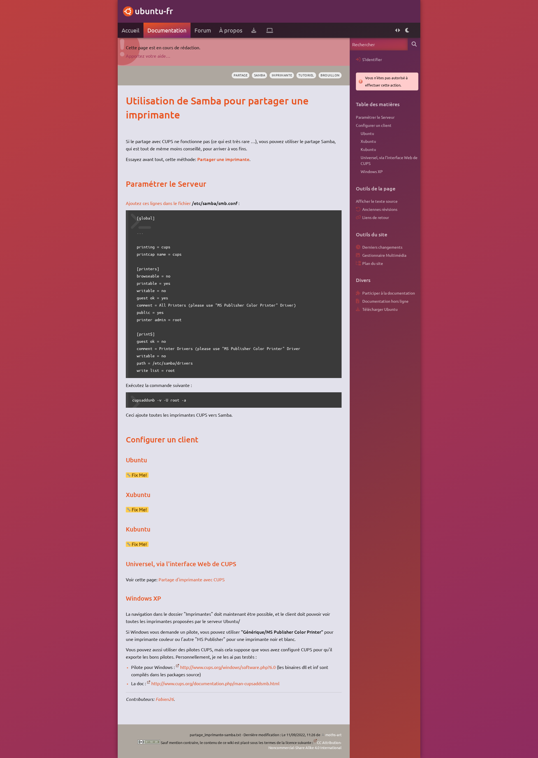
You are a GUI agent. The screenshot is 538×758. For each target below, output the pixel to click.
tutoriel (306, 75)
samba (259, 75)
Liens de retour (375, 217)
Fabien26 (165, 699)
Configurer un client (373, 125)
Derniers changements (382, 246)
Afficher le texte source (377, 201)
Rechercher (414, 44)
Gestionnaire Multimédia (384, 255)
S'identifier (372, 59)
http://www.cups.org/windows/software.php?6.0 (228, 667)
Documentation (166, 30)
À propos (230, 30)
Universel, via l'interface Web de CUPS (389, 160)
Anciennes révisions (379, 209)
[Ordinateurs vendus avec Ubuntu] (269, 30)
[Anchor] (131, 101)
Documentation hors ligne (385, 301)
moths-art (333, 734)
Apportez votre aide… (148, 56)
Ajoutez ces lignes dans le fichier (158, 203)
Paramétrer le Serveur (375, 117)
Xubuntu (368, 141)
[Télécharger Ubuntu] (253, 30)
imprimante (282, 75)
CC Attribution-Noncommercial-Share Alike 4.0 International (305, 745)
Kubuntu (368, 149)
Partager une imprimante (223, 159)
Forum (202, 30)
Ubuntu (367, 133)
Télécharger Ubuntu (380, 309)
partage (240, 75)
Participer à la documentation (388, 292)
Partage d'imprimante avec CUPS (192, 579)
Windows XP (372, 171)
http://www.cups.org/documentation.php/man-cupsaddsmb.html (215, 683)
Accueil (130, 30)
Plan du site (372, 263)
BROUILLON (330, 75)
